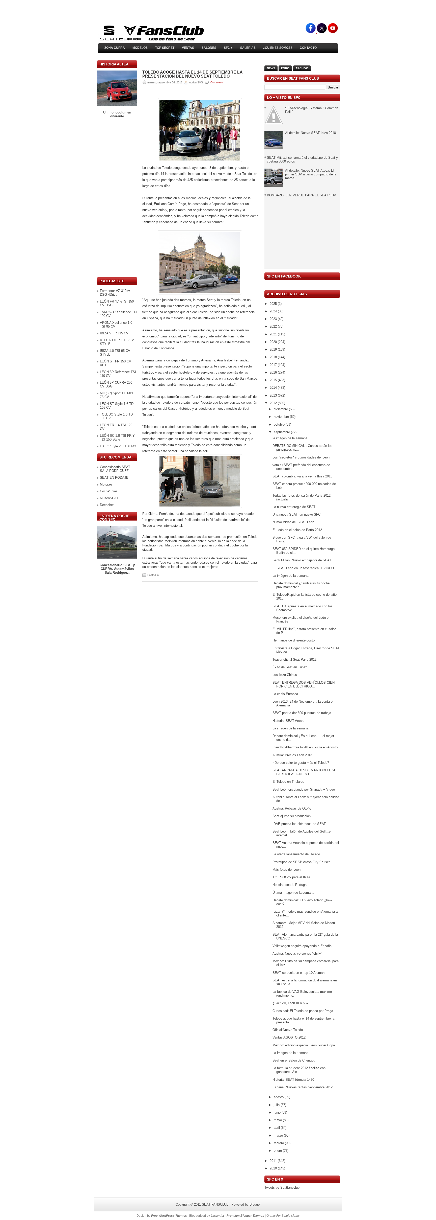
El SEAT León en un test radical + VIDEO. (303, 568)
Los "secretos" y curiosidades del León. (301, 457)
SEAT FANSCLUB (215, 1204)
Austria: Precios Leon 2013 (292, 755)
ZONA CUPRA (114, 48)
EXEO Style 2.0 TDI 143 (118, 446)
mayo (278, 1120)
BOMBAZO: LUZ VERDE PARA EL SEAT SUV (301, 195)
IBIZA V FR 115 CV (114, 333)
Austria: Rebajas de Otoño (291, 808)
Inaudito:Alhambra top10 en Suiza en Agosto (305, 747)
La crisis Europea (285, 694)
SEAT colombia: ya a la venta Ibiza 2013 (302, 476)
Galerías (248, 48)
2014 (274, 387)
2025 (274, 304)
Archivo (301, 68)
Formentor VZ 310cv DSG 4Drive (115, 292)
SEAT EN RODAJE (114, 477)
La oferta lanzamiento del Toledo (296, 854)
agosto (279, 1097)
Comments (217, 82)
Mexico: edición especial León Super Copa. (304, 1045)
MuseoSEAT (109, 498)
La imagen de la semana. (290, 1053)
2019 (274, 349)
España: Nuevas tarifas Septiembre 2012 (302, 1087)
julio (277, 1105)
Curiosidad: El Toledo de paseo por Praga (302, 1011)
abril (277, 1128)
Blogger (255, 1204)
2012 (274, 403)
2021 (274, 334)
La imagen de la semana (290, 728)
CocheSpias (109, 491)
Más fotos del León (286, 869)
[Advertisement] (117, 197)
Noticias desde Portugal (289, 885)
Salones (209, 48)
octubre (280, 424)
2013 (274, 395)
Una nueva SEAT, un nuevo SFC (296, 514)
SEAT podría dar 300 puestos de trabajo (301, 713)
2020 (274, 342)
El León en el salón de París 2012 (297, 530)
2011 (274, 1161)
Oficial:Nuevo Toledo (287, 1030)
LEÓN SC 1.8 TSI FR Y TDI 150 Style (117, 437)
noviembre (282, 417)
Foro (285, 68)
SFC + (228, 48)
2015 (274, 380)
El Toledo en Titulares (288, 782)
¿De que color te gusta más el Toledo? (300, 763)
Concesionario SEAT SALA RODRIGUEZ (115, 469)
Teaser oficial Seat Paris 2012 (294, 659)
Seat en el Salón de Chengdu (293, 1060)
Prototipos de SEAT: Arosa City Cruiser (301, 862)
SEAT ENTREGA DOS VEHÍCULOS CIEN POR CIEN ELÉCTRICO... (303, 684)
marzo (279, 1135)
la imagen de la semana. (290, 438)
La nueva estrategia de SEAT (293, 507)
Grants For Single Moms (282, 1215)
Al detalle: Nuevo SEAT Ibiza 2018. (311, 133)
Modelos (140, 48)
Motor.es (106, 484)
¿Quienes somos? (277, 48)
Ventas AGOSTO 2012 (289, 1037)
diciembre (281, 409)
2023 (274, 319)
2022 (274, 326)
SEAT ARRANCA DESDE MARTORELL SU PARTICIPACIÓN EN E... (304, 772)
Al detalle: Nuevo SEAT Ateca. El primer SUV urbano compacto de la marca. (310, 174)
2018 (274, 357)
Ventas (188, 48)
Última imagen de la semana (293, 892)
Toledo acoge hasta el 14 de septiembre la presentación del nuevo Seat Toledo (192, 74)
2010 (274, 1168)
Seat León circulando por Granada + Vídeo (303, 789)
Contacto (308, 48)
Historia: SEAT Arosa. (288, 721)
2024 (274, 311)
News (271, 68)
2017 (274, 365)
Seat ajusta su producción (291, 816)
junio (278, 1112)
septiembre (282, 432)
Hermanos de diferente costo (293, 640)
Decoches (107, 505)
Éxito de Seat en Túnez (289, 667)
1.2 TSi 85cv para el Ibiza (291, 877)
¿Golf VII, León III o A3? (290, 1003)
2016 (274, 372)
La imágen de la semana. (290, 576)
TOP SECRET (164, 48)
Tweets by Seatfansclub (281, 1187)
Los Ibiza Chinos (284, 675)
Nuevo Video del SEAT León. (293, 522)
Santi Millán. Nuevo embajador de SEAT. (302, 560)
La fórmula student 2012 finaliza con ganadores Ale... (298, 1070)
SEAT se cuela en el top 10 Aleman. (298, 973)
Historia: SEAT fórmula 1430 (293, 1079)
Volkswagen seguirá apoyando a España (302, 946)
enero (278, 1151)
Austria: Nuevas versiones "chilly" (297, 953)
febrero (279, 1143)
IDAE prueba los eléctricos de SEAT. (299, 824)
